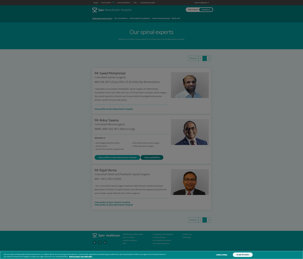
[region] (151, 255)
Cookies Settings (221, 255)
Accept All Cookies (243, 255)
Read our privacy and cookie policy (80, 256)
